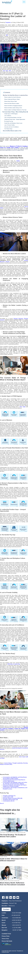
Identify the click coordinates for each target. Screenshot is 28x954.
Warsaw (4, 925)
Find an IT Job (13, 903)
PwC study (22, 406)
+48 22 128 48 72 (16, 925)
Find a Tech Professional (15, 900)
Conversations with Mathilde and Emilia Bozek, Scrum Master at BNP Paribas (15, 778)
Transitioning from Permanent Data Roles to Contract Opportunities (14, 780)
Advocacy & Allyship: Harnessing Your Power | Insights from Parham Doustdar (15, 785)
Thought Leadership (17, 763)
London (4, 912)
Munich (4, 920)
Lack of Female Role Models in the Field (12, 117)
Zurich (3, 922)
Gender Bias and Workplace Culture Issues (13, 123)
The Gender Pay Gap (8, 121)
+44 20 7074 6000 (16, 912)
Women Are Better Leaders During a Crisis (13, 107)
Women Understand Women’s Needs (11, 99)
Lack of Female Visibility (9, 125)
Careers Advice (8, 763)
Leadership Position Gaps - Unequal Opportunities (14, 119)
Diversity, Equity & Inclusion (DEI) (12, 798)
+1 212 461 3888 (16, 927)
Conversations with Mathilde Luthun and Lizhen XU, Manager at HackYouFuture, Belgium (15, 783)
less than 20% (7, 70)
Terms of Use (5, 938)
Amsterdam (5, 917)
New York (4, 927)
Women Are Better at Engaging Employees (13, 105)
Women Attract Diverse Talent (10, 101)
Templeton (8, 22)
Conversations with (8, 801)
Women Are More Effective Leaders (11, 103)
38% (7, 35)
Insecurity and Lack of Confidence (11, 126)
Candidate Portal (6, 933)
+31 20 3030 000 (16, 917)
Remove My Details (7, 941)
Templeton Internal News (10, 799)
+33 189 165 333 (15, 915)
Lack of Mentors (7, 115)
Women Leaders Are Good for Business (12, 97)
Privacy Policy (5, 936)
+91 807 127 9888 (17, 930)
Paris (3, 915)
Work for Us (12, 905)
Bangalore (4, 930)
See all (2, 803)
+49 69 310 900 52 (16, 920)
